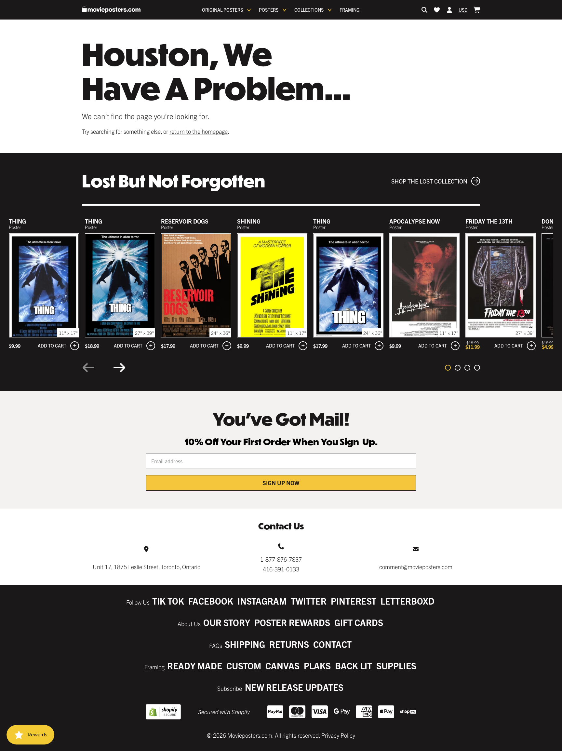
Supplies (396, 665)
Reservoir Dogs (184, 221)
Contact (332, 644)
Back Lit (353, 665)
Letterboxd (408, 600)
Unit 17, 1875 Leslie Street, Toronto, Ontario (146, 566)
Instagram (262, 600)
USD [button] (463, 10)
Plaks (317, 665)
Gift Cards (358, 622)
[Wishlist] (437, 10)
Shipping (245, 644)
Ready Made (194, 665)
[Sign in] (449, 10)
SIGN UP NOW (281, 482)
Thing (17, 221)
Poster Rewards (292, 622)
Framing (350, 10)
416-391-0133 (281, 569)
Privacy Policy (338, 735)
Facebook (210, 600)
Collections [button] (309, 10)
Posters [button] (268, 10)
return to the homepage (198, 131)
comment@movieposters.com (415, 566)
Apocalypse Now (414, 221)
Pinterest (353, 600)
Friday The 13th (489, 221)
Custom (243, 665)
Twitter (309, 600)
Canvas (282, 665)
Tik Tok (168, 600)
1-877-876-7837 (281, 559)
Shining (249, 221)
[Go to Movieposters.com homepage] (111, 9)
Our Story (226, 622)
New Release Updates (294, 687)
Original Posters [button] (222, 10)
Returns (289, 644)
